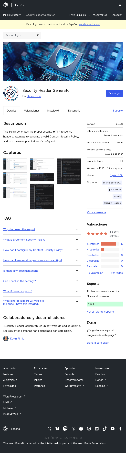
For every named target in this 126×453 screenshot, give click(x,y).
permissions (115, 189)
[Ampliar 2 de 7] (23, 176)
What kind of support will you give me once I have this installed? (23, 302)
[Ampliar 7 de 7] (76, 162)
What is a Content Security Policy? (24, 239)
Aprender (70, 368)
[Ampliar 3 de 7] (23, 191)
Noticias (8, 374)
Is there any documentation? (20, 270)
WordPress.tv (74, 385)
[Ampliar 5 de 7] (49, 177)
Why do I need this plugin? (19, 229)
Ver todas (117, 272)
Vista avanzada (96, 212)
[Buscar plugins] (38, 35)
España (15, 428)
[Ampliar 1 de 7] (23, 162)
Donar (100, 380)
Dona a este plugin (98, 342)
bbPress (10, 408)
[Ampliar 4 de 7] (49, 162)
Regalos (101, 385)
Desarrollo (74, 110)
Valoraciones (32, 110)
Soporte (118, 110)
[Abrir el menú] (121, 5)
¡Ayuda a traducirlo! (89, 24)
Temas (38, 374)
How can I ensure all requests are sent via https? (32, 260)
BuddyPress (12, 414)
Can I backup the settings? (19, 281)
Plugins (38, 380)
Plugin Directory (12, 14)
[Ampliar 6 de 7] (49, 188)
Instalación (53, 110)
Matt (7, 402)
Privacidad (9, 385)
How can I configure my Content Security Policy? (33, 250)
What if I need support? (17, 291)
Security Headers (112, 203)
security (117, 196)
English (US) (116, 175)
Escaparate (41, 368)
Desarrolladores (74, 380)
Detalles (11, 110)
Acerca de (9, 368)
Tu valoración (95, 272)
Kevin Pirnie (34, 96)
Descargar (114, 93)
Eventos (100, 374)
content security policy (112, 182)
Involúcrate (102, 368)
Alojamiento (10, 380)
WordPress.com (14, 396)
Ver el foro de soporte (100, 311)
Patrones (39, 385)
